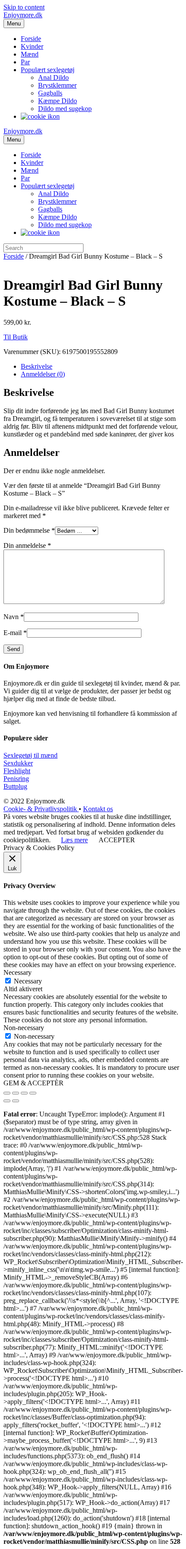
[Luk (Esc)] (6, 1093)
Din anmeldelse (27, 545)
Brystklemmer (57, 85)
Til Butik (15, 337)
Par (25, 62)
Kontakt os (98, 808)
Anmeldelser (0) (43, 374)
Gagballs (50, 93)
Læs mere (74, 840)
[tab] (102, 366)
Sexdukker (18, 763)
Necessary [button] (17, 972)
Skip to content (24, 7)
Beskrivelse (36, 366)
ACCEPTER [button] (117, 840)
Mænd (29, 54)
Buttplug (15, 786)
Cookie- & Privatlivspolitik (41, 808)
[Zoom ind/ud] (32, 1093)
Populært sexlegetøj (47, 69)
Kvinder (32, 46)
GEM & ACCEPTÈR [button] (33, 1083)
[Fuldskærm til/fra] (24, 1093)
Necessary (28, 981)
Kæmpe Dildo (57, 100)
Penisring (16, 778)
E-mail (15, 632)
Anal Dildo (53, 77)
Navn (13, 616)
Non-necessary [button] (23, 1027)
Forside (31, 38)
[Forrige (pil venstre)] (6, 1101)
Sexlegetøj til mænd (30, 755)
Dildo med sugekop (65, 108)
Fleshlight (16, 770)
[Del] (15, 1093)
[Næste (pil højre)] (15, 1101)
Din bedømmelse (29, 530)
